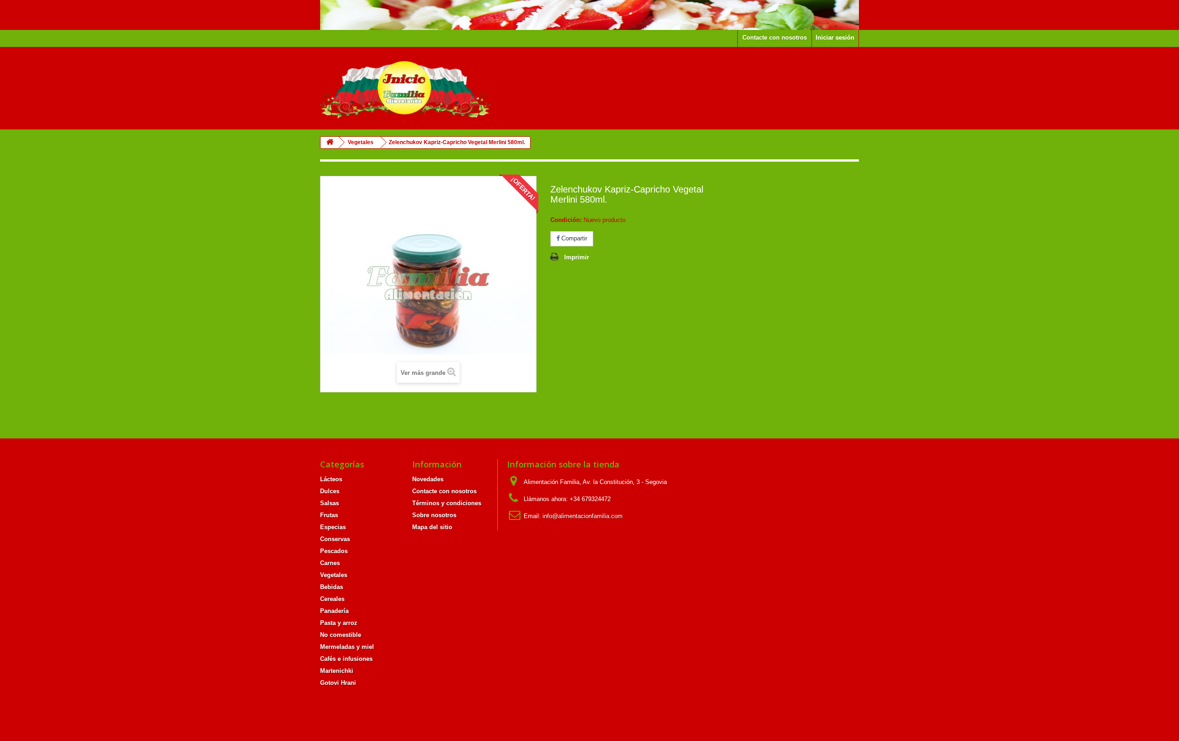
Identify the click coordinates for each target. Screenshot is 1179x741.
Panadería (334, 610)
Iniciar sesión (835, 37)
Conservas (335, 539)
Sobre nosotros (434, 515)
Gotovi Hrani (338, 682)
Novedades (428, 479)
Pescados (334, 551)
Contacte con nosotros (774, 37)
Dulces (329, 491)
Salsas (329, 503)
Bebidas (331, 586)
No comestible (340, 634)
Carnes (330, 563)
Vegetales (333, 575)
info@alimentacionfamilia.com (583, 516)
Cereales (332, 598)
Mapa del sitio (432, 527)
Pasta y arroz (338, 622)
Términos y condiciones (446, 503)
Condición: (566, 219)
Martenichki (336, 670)
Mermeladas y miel (347, 646)
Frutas (329, 515)
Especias (333, 527)
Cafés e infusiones (346, 658)
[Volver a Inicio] (330, 142)
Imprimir (576, 257)
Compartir (573, 238)
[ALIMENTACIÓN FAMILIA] (405, 88)
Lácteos (331, 479)
